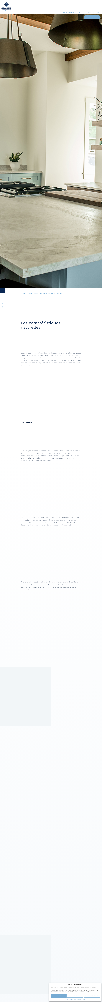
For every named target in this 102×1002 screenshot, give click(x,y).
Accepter (59, 995)
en (98, 12)
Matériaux (40, 17)
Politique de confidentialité (79, 999)
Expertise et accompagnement (17, 17)
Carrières (71, 17)
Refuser (75, 995)
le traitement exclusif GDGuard (51, 631)
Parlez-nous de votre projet (73, 12)
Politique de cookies (69, 999)
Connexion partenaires (60, 17)
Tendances (48, 17)
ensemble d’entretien (69, 633)
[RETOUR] (2, 336)
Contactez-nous (92, 17)
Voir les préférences (92, 995)
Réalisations (32, 17)
